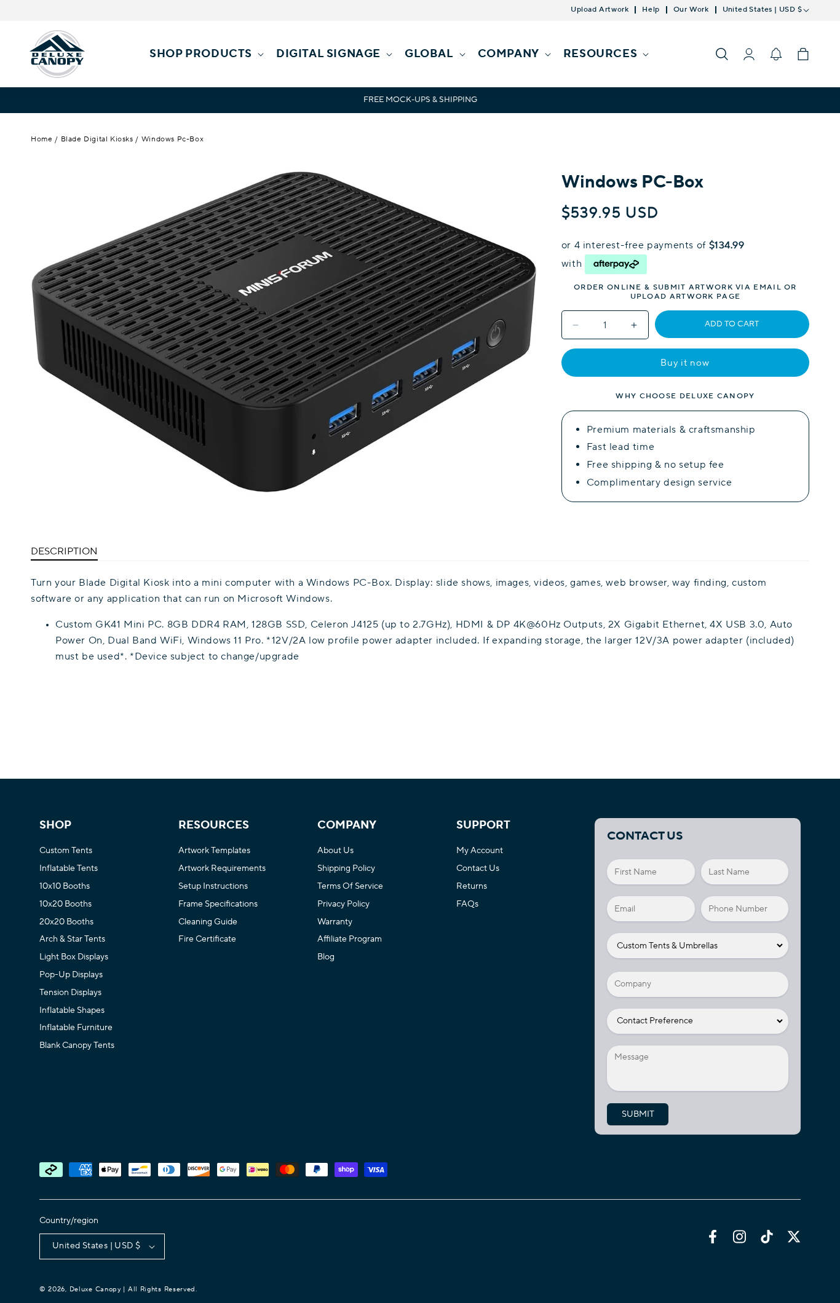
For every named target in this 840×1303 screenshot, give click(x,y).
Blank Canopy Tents (76, 1046)
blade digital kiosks (97, 139)
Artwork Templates (214, 851)
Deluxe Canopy (95, 1289)
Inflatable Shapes (72, 1011)
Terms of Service (350, 886)
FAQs (467, 904)
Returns (471, 886)
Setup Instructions (213, 886)
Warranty (334, 922)
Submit (638, 1114)
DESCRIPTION (64, 551)
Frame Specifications (218, 904)
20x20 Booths (66, 922)
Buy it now (685, 363)
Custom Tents (65, 851)
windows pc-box (172, 139)
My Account (479, 851)
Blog (326, 957)
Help (650, 10)
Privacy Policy (343, 904)
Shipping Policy (346, 869)
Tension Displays (70, 993)
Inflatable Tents (68, 869)
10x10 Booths (64, 886)
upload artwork (672, 296)
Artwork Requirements (222, 869)
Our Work (691, 10)
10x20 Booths (65, 904)
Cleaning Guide (207, 922)
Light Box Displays (73, 957)
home (41, 139)
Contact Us (477, 869)
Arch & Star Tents (72, 939)
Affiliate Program (349, 939)
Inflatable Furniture (76, 1028)
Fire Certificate (207, 939)
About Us (335, 851)
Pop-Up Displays (71, 975)
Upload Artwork (599, 10)
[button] (205, 53)
